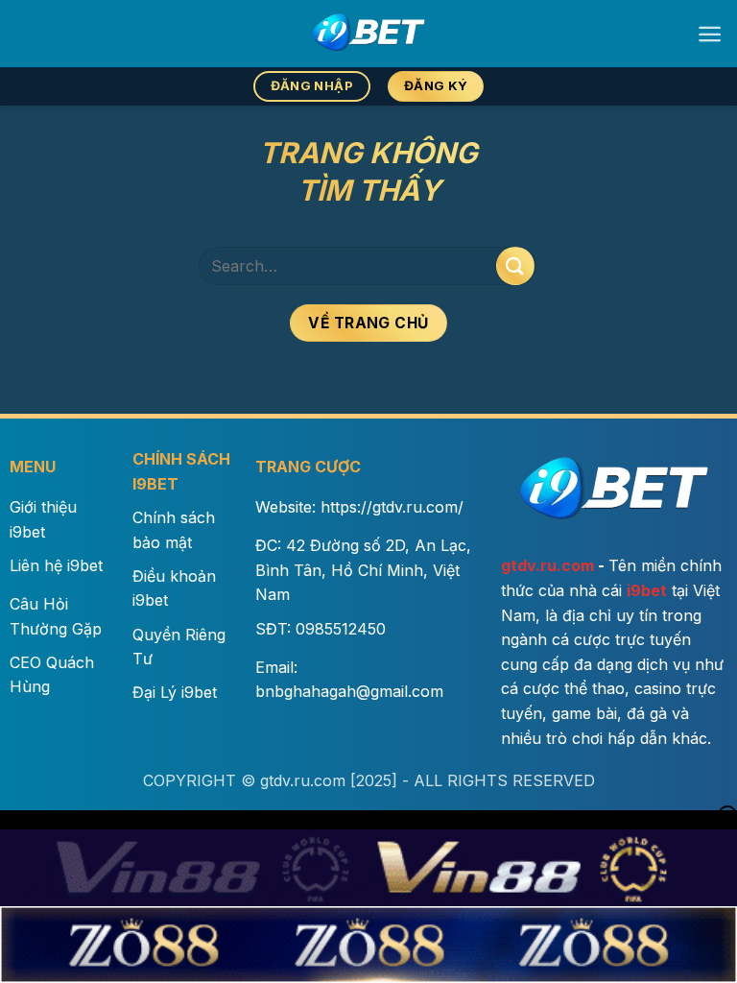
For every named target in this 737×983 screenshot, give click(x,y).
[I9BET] (368, 33)
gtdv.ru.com (547, 565)
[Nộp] (515, 265)
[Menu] (710, 34)
